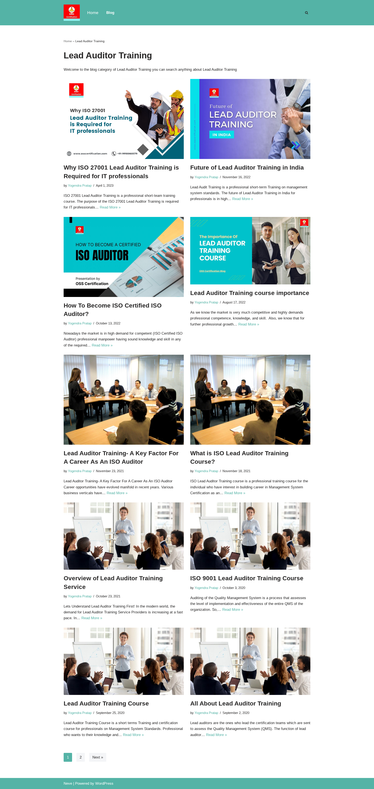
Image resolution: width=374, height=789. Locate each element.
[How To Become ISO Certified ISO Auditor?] (124, 257)
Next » (97, 757)
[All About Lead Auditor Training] (250, 661)
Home (92, 12)
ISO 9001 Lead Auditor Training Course (246, 578)
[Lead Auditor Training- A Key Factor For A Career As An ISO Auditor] (124, 400)
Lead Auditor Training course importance (249, 293)
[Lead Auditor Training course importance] (250, 250)
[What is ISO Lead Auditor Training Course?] (250, 400)
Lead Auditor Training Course (106, 703)
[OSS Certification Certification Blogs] (72, 13)
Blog (110, 13)
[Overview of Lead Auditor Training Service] (124, 536)
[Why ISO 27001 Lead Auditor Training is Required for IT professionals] (124, 119)
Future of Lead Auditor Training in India (247, 167)
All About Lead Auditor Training (235, 703)
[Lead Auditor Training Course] (124, 661)
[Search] (306, 12)
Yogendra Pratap (80, 185)
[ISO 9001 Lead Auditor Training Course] (250, 536)
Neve (68, 783)
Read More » (110, 207)
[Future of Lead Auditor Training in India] (250, 119)
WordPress (104, 783)
